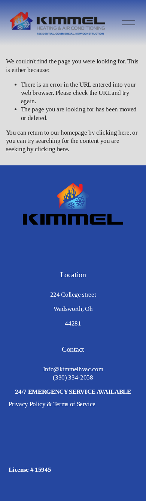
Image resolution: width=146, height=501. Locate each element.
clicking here (113, 132)
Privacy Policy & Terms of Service (52, 404)
